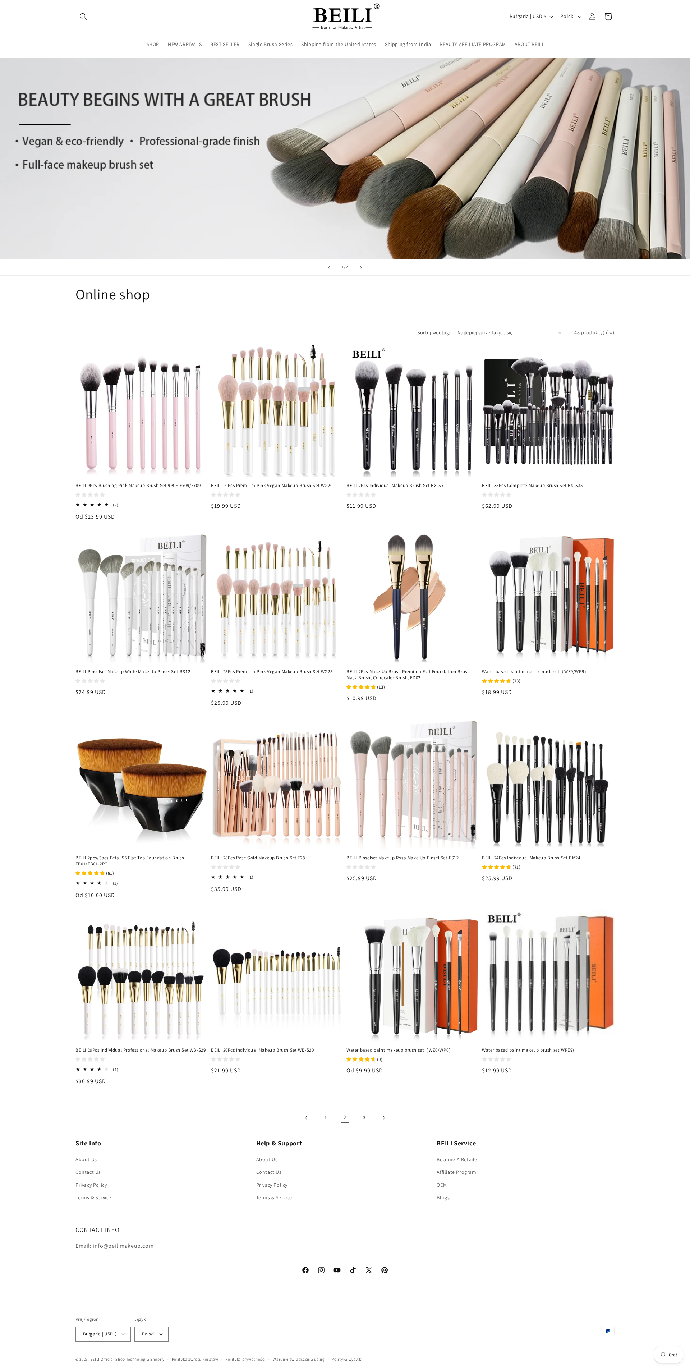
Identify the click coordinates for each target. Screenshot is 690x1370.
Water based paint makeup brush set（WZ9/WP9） (535, 672)
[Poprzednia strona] (306, 1118)
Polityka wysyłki (347, 1359)
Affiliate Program (456, 1172)
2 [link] (345, 1117)
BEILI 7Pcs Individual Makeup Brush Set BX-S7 (394, 485)
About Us (86, 1159)
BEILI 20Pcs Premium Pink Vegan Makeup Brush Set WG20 (271, 485)
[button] (83, 16)
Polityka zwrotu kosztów (195, 1359)
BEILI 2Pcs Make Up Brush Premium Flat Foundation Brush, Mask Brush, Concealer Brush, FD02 (408, 675)
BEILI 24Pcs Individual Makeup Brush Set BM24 (531, 858)
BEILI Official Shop (107, 1359)
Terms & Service (93, 1197)
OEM (442, 1185)
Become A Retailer (458, 1159)
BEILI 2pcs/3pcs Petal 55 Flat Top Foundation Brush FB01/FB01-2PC (129, 861)
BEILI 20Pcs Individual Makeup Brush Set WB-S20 (262, 1050)
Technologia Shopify (145, 1359)
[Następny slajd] (361, 267)
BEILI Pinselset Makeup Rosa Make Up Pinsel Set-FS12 (402, 858)
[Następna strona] (384, 1118)
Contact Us (88, 1172)
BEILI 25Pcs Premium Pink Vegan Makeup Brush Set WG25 (271, 672)
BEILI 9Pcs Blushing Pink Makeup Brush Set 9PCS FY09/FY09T (139, 485)
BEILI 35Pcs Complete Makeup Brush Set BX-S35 (532, 485)
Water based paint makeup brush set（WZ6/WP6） (400, 1050)
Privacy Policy (91, 1185)
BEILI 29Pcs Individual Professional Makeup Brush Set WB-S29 (140, 1050)
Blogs (443, 1197)
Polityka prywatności (245, 1359)
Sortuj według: (433, 332)
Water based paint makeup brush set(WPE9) (528, 1050)
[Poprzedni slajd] (329, 267)
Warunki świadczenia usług (299, 1359)
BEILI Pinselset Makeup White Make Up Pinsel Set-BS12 (132, 672)
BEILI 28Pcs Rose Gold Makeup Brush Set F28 (258, 858)
